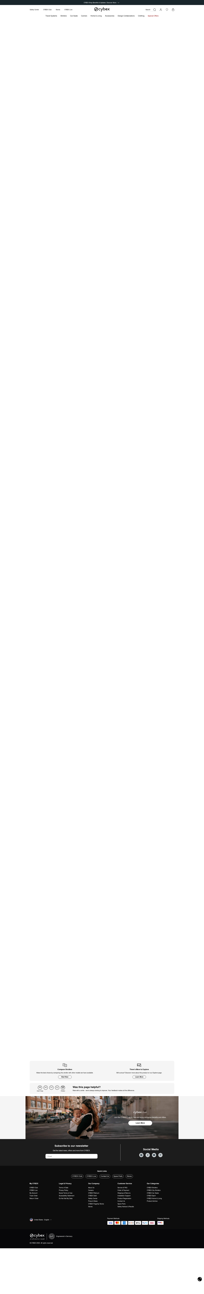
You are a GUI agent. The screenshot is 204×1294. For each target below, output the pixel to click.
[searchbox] (48, 916)
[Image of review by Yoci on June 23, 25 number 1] (68, 952)
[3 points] (51, 1087)
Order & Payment (123, 1190)
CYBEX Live (68, 10)
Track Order (34, 1196)
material (86, 927)
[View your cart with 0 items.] (173, 9)
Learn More (140, 1123)
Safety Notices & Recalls (126, 1207)
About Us (91, 1188)
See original (84, 1040)
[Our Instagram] (141, 1155)
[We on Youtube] (154, 1155)
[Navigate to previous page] (87, 1050)
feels (79, 927)
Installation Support (124, 1196)
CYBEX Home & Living (154, 1198)
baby (93, 927)
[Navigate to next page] (117, 1050)
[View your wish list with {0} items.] (167, 9)
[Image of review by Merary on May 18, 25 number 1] (68, 983)
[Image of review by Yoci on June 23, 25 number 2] (80, 952)
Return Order (34, 1198)
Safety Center (34, 10)
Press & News (93, 1201)
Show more (101, 927)
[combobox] (69, 916)
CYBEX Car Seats (153, 1193)
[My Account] (160, 9)
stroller (65, 927)
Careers (91, 1190)
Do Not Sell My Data (65, 1198)
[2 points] (45, 1087)
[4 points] (57, 1087)
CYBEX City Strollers (154, 1190)
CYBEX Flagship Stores (96, 1204)
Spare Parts (117, 1176)
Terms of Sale (63, 1188)
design (57, 927)
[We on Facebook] (148, 1155)
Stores (58, 10)
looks (50, 927)
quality (44, 927)
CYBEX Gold (92, 1196)
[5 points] (62, 1087)
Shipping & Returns (124, 1193)
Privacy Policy (63, 1190)
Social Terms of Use (65, 1193)
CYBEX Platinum (93, 1193)
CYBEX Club (47, 10)
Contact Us (105, 1176)
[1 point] (39, 1087)
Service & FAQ (122, 1188)
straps (72, 927)
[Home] (102, 9)
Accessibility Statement (66, 1196)
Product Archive (152, 1201)
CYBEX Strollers (152, 1188)
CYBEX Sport (151, 1196)
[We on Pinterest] (160, 1155)
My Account (33, 1193)
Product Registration (124, 1198)
